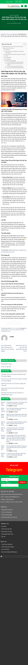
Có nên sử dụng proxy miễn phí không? (15, 66)
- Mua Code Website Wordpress (9, 552)
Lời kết (6, 56)
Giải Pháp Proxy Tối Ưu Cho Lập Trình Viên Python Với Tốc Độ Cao (13, 47)
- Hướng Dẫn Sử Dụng (6, 509)
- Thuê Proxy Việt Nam (6, 544)
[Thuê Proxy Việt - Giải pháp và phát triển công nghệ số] (13, 6)
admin (19, 23)
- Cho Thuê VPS (5, 549)
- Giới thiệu (3, 526)
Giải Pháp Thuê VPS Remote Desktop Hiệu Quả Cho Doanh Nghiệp (13, 375)
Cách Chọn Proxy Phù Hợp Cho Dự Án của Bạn (15, 54)
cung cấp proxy (14, 213)
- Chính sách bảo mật (6, 529)
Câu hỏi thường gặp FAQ (10, 60)
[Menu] (2, 6)
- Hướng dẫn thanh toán (7, 534)
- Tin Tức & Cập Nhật (6, 512)
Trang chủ (3, 34)
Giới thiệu (7, 49)
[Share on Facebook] (10, 323)
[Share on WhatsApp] (7, 323)
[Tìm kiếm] (22, 6)
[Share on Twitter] (12, 323)
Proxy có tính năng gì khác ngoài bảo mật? (15, 67)
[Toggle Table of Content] (23, 44)
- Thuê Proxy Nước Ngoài (7, 546)
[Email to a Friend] (15, 323)
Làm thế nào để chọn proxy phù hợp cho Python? (15, 64)
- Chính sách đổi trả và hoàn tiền (9, 517)
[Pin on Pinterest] (18, 323)
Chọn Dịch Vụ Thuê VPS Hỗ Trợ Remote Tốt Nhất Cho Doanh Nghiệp (14, 379)
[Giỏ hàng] (25, 6)
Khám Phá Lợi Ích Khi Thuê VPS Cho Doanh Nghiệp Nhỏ (12, 389)
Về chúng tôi (7, 59)
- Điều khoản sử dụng (6, 531)
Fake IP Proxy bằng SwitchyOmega (16, 329)
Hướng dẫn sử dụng (6, 364)
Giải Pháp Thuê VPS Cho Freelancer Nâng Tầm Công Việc (13, 384)
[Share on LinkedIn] (20, 323)
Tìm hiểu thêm (8, 57)
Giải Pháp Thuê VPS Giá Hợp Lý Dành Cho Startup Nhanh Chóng (12, 393)
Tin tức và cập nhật (14, 15)
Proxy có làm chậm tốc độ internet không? (15, 62)
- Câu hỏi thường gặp (6, 514)
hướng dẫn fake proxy (5, 331)
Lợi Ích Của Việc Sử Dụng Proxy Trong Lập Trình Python (14, 52)
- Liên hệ (3, 536)
